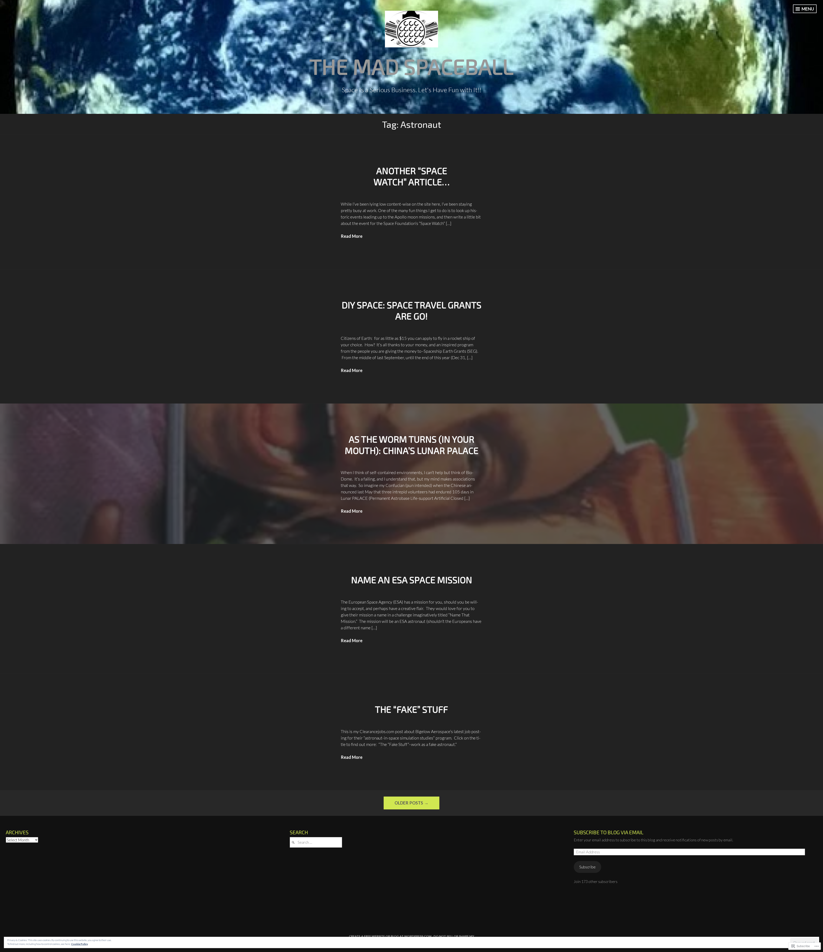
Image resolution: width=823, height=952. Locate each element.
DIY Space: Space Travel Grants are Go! (411, 310)
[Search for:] (316, 842)
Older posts (409, 802)
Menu (807, 8)
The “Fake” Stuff (411, 709)
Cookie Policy (79, 944)
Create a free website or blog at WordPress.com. (390, 936)
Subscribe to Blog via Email (608, 832)
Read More (351, 236)
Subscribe (587, 867)
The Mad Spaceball (411, 66)
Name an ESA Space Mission (411, 579)
